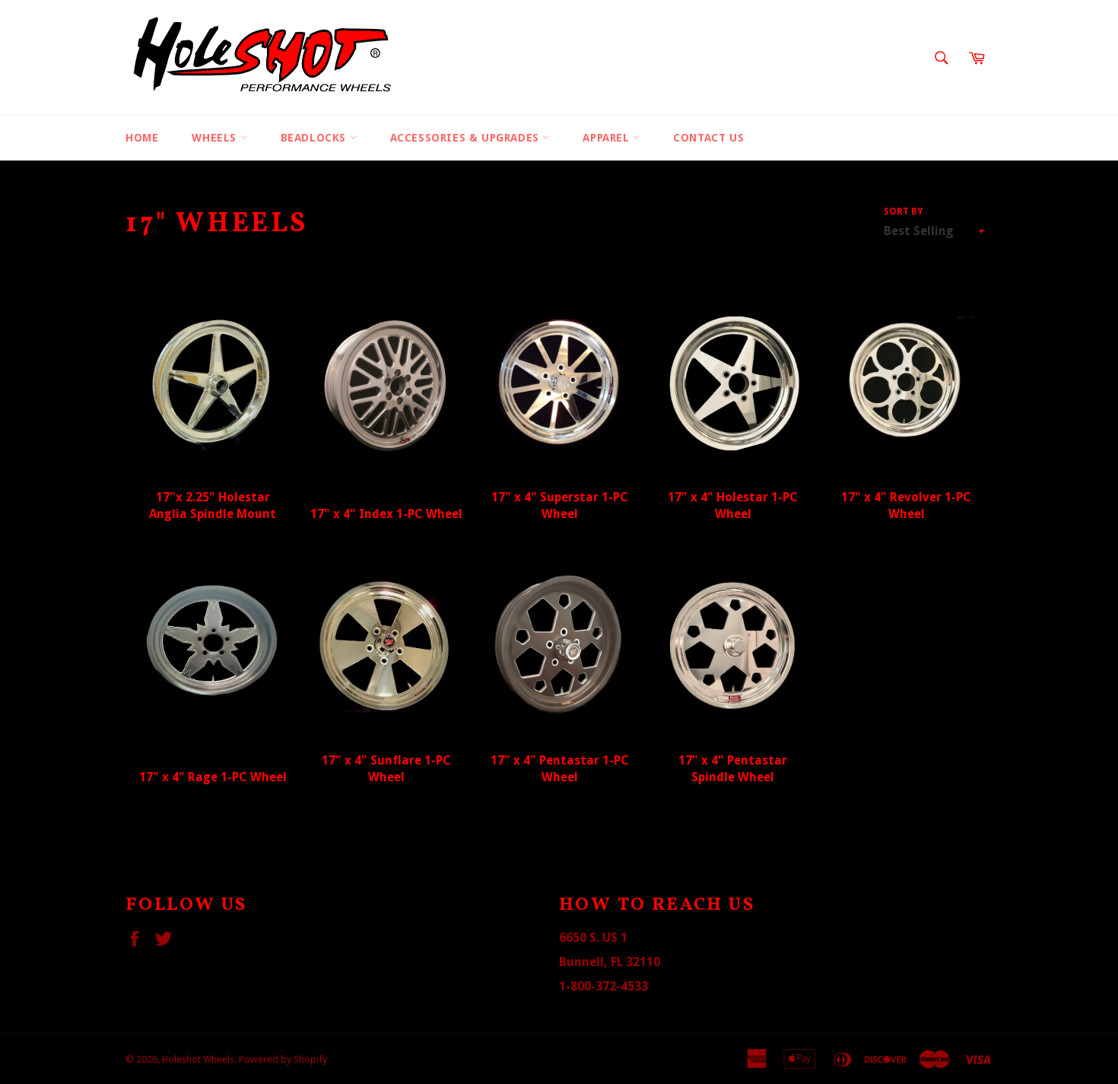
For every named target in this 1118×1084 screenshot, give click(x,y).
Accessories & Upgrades (466, 138)
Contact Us (708, 138)
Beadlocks (315, 138)
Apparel (608, 138)
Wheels (216, 138)
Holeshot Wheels (198, 1059)
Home (141, 138)
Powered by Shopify (283, 1059)
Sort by (903, 211)
